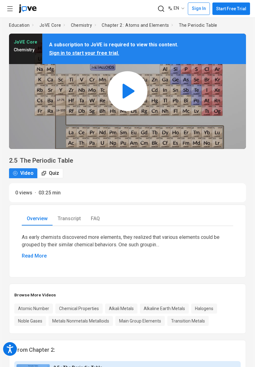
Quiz (54, 173)
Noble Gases (30, 320)
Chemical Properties (79, 308)
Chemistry (81, 25)
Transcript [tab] (69, 218)
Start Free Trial (231, 8)
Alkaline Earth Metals (164, 308)
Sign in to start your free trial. (84, 53)
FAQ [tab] (95, 218)
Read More (34, 256)
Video (27, 173)
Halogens (204, 308)
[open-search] (160, 8)
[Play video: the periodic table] (127, 91)
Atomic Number (33, 308)
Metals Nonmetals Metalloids (80, 320)
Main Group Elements (140, 320)
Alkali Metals (121, 308)
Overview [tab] (37, 218)
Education (19, 25)
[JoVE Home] (28, 8)
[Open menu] (10, 9)
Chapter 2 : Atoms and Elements (135, 25)
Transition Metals (188, 320)
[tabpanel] (127, 246)
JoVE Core (50, 25)
